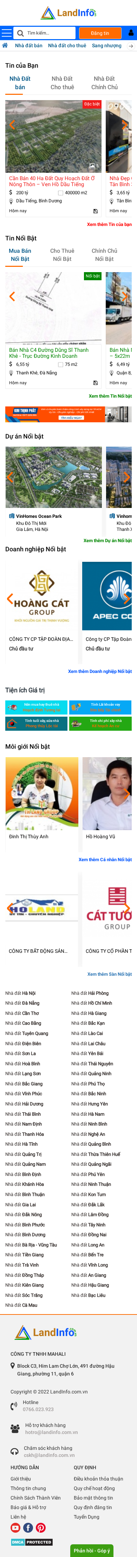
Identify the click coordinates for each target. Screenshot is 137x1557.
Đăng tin (100, 33)
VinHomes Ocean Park (39, 516)
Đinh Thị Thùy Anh (28, 836)
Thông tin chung (28, 1488)
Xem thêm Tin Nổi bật (110, 396)
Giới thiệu (21, 1479)
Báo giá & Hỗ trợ (28, 1507)
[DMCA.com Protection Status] (68, 1542)
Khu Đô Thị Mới (31, 523)
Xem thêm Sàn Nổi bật (109, 974)
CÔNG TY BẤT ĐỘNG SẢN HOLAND (36, 951)
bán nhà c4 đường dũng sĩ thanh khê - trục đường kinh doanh (49, 353)
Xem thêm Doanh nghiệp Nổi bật (100, 671)
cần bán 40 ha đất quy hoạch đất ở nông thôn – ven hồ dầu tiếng (51, 181)
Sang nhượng (107, 45)
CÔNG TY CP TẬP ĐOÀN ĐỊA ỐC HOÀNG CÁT (39, 639)
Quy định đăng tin (93, 1507)
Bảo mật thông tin (93, 1498)
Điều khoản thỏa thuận (98, 1479)
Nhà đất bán (29, 45)
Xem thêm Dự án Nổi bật (108, 540)
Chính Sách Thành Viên (36, 1498)
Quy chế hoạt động (94, 1488)
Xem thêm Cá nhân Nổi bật (105, 859)
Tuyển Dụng (86, 1517)
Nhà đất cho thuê (67, 45)
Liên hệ (18, 1517)
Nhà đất (20, 993)
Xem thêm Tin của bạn (109, 224)
